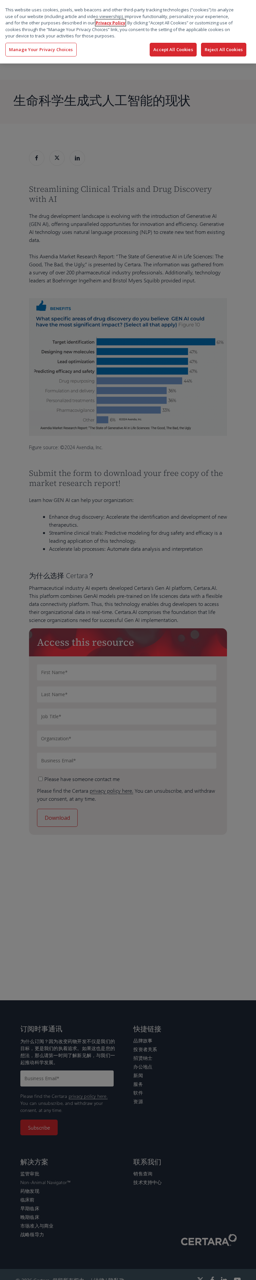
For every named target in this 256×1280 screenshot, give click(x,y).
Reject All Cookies (224, 49)
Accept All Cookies (173, 49)
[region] (128, 31)
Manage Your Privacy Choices (41, 49)
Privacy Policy (110, 23)
